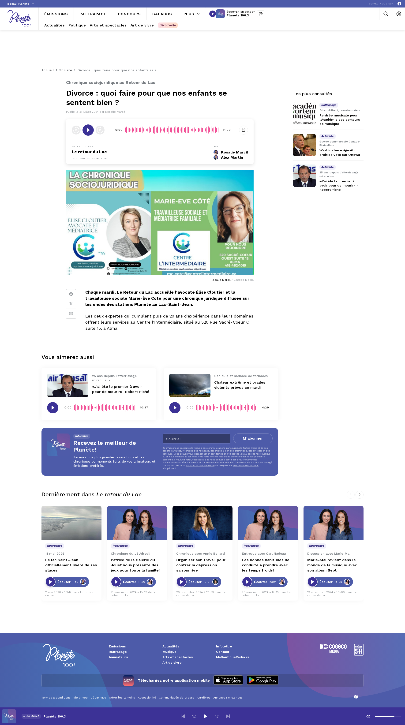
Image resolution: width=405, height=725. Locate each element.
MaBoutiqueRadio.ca (233, 657)
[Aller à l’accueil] (19, 18)
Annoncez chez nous (228, 697)
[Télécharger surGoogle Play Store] (262, 680)
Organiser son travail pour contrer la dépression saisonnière (200, 565)
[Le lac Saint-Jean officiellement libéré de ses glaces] (71, 523)
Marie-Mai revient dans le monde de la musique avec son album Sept (332, 565)
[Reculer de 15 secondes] (76, 130)
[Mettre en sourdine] (368, 716)
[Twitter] (71, 304)
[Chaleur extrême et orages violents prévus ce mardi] (189, 385)
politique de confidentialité (199, 465)
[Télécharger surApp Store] (228, 680)
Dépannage (98, 697)
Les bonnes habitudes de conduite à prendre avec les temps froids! (265, 565)
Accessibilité (147, 697)
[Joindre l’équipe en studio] (260, 13)
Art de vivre (172, 662)
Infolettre (224, 646)
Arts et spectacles (177, 657)
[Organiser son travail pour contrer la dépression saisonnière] (202, 523)
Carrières (203, 697)
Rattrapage (118, 652)
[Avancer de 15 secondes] (100, 130)
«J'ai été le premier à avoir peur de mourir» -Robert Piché (338, 185)
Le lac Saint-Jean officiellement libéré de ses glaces (71, 565)
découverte (168, 25)
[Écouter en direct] (212, 14)
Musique (169, 652)
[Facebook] (399, 4)
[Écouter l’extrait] (88, 130)
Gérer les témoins (122, 697)
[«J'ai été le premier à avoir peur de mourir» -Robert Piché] (67, 385)
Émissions (117, 646)
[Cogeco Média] (333, 651)
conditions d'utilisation (246, 465)
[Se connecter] (398, 13)
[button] (183, 716)
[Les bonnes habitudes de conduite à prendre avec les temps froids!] (268, 523)
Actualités (170, 646)
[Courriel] (71, 314)
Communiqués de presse (177, 697)
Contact (222, 652)
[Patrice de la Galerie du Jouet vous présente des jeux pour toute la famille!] (137, 523)
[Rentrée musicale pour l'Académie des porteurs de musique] (304, 113)
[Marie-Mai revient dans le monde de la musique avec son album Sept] (334, 523)
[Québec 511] (359, 654)
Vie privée (80, 697)
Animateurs (118, 657)
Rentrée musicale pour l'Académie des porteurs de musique (339, 119)
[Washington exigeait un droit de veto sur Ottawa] (304, 145)
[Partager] (243, 130)
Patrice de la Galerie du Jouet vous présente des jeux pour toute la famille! (135, 565)
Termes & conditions (56, 697)
